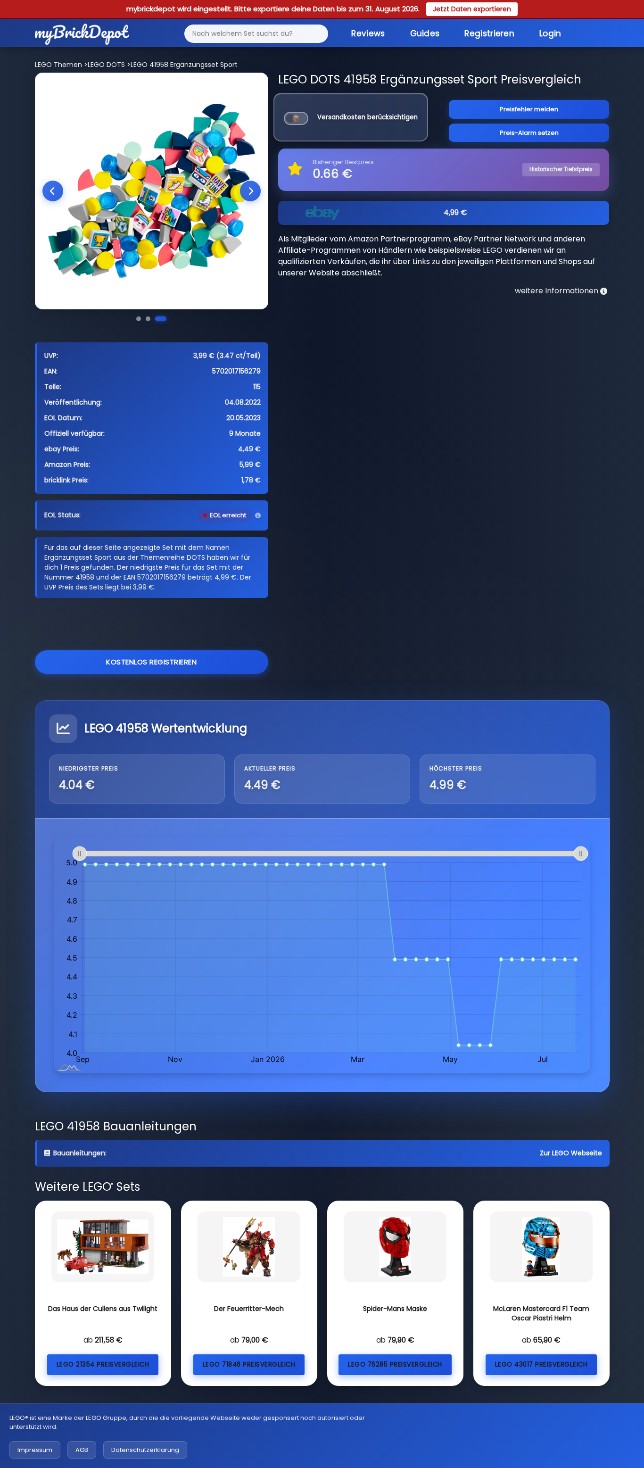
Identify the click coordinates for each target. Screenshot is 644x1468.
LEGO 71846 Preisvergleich (249, 1364)
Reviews (368, 33)
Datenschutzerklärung (145, 1449)
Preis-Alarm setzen (529, 132)
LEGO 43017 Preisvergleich (541, 1364)
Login (550, 33)
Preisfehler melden (529, 109)
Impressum (34, 1449)
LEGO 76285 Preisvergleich (395, 1364)
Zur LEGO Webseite (571, 1153)
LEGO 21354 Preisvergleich (103, 1364)
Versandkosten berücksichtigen (367, 117)
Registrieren (489, 33)
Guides (425, 33)
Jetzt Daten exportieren (472, 9)
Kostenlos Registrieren (151, 662)
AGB (81, 1449)
